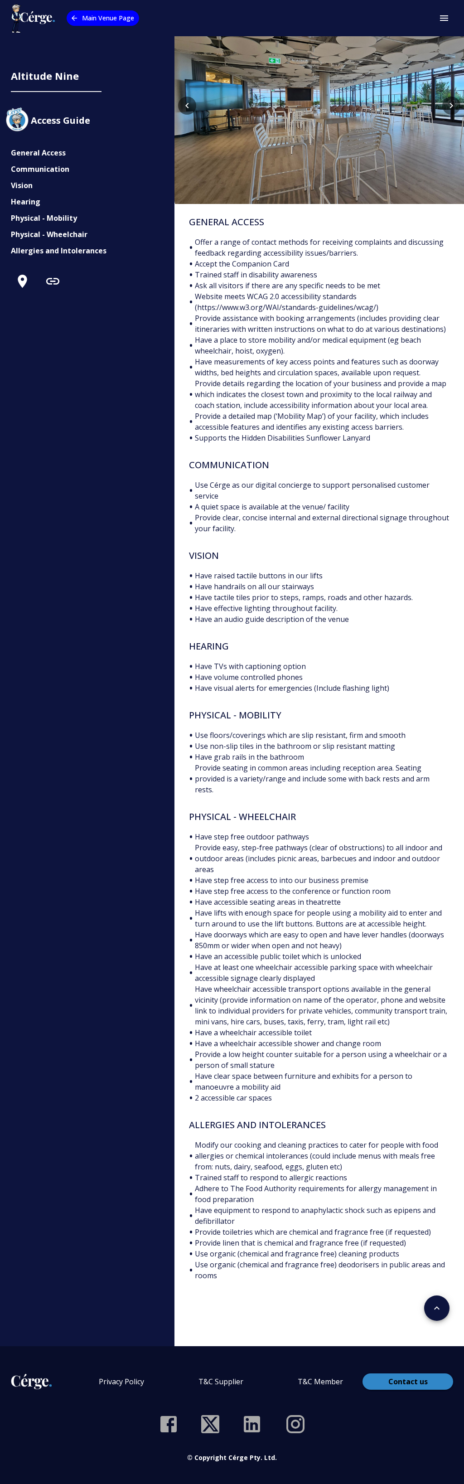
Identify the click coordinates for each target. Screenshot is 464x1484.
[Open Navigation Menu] (444, 18)
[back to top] (437, 1308)
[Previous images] (187, 106)
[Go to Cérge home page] (35, 18)
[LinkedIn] (251, 1424)
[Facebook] (168, 1424)
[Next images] (451, 106)
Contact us (408, 1382)
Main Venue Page (108, 18)
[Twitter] (210, 1424)
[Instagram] (295, 1424)
